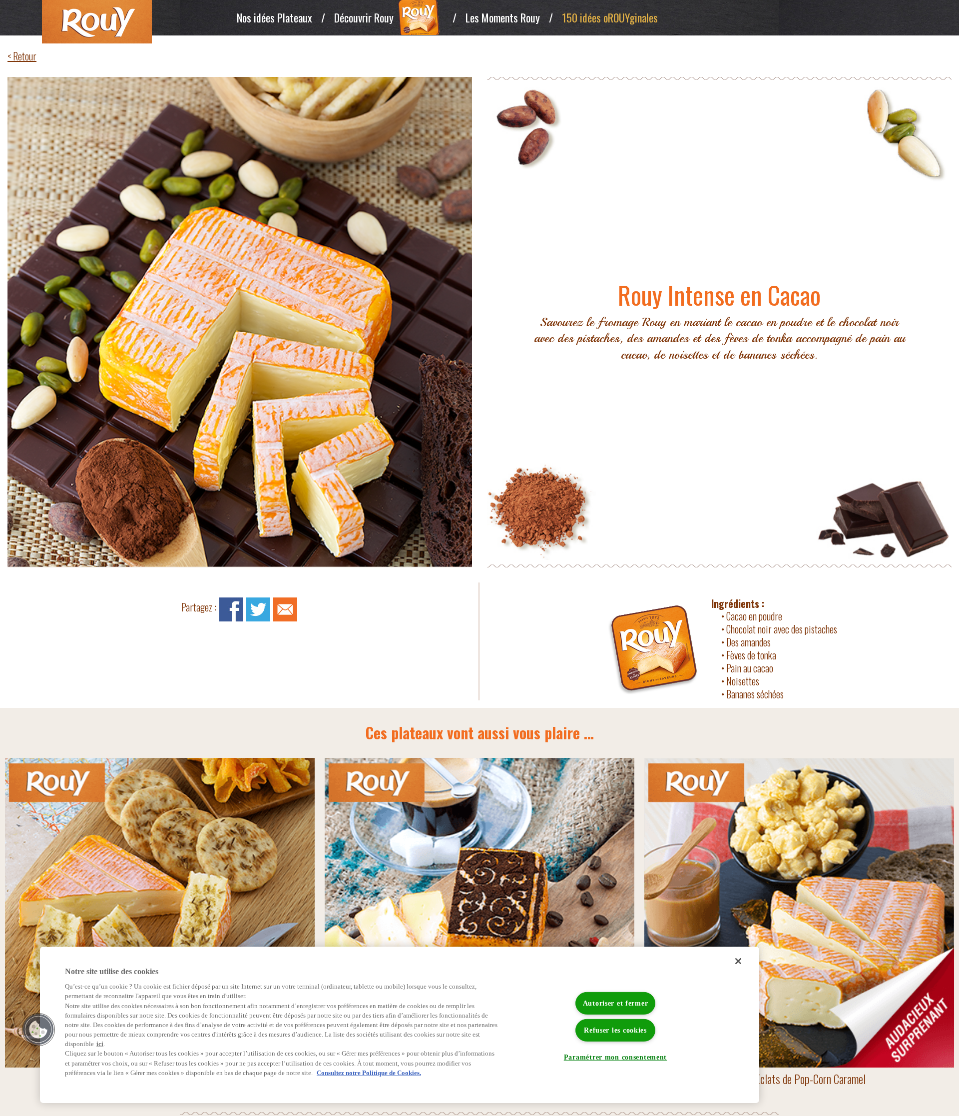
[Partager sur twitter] (258, 608)
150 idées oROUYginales (610, 17)
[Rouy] (128, 21)
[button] (38, 1030)
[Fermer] (738, 961)
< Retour (21, 55)
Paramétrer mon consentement (615, 1057)
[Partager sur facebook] (231, 608)
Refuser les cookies (615, 1030)
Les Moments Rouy (503, 17)
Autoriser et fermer (615, 1003)
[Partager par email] (285, 608)
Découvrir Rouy (364, 17)
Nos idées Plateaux (274, 17)
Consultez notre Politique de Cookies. (369, 1073)
